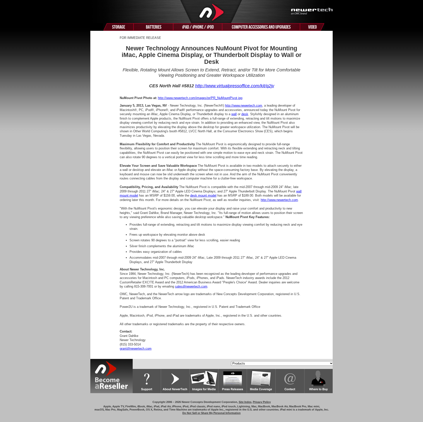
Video (312, 27)
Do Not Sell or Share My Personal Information (211, 412)
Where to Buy (319, 381)
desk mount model (203, 195)
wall (234, 114)
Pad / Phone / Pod (198, 27)
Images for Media (204, 381)
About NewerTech (175, 381)
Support (147, 381)
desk (244, 114)
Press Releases (232, 381)
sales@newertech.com (191, 286)
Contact (290, 381)
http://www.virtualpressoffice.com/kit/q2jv (234, 85)
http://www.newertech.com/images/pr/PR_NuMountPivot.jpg (200, 98)
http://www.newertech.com (243, 105)
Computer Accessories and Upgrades (261, 27)
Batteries (153, 27)
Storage (118, 27)
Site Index (245, 401)
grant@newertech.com (136, 348)
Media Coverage (261, 381)
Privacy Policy (262, 401)
